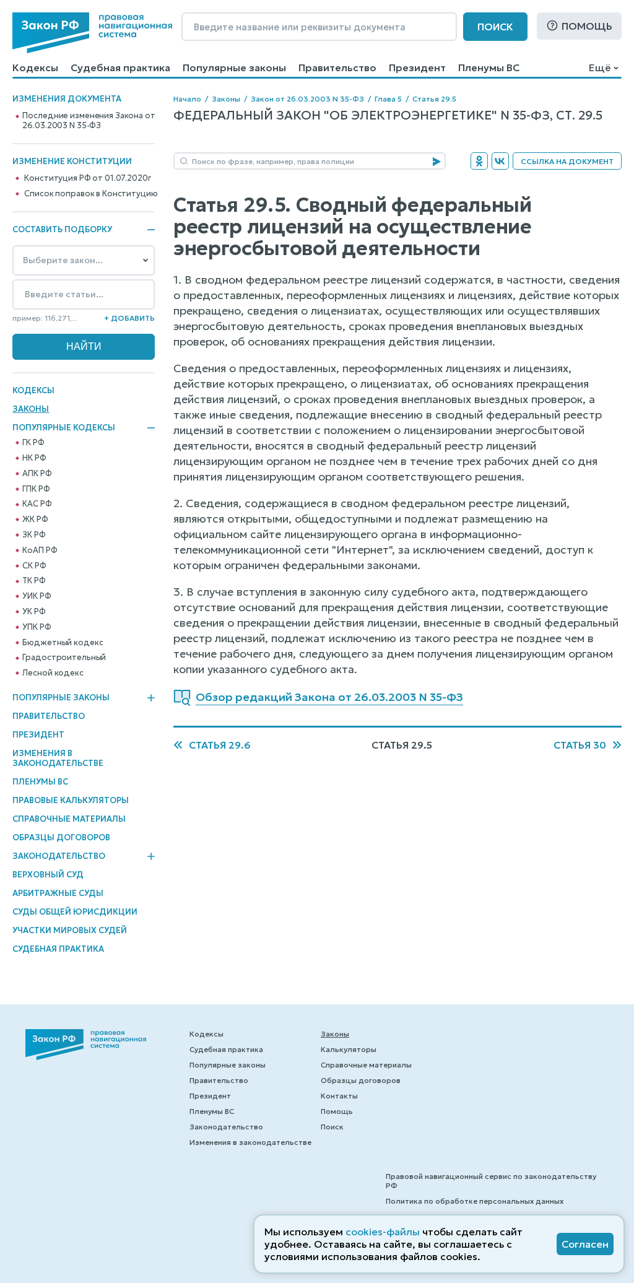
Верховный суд (48, 874)
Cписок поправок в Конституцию (90, 194)
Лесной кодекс (52, 673)
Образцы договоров (61, 837)
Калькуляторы (348, 1049)
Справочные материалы (69, 819)
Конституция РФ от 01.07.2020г (87, 178)
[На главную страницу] (92, 32)
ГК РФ (33, 443)
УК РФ (33, 612)
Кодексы (35, 67)
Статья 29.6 (220, 745)
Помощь (587, 26)
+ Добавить (129, 318)
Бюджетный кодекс (62, 643)
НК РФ (34, 458)
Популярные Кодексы (63, 428)
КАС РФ (36, 504)
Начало (187, 98)
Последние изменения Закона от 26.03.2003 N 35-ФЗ (88, 121)
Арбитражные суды (57, 893)
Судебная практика (120, 67)
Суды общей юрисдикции (74, 912)
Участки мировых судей (69, 930)
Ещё (599, 67)
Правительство (337, 67)
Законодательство (58, 856)
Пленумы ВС (488, 67)
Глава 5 (388, 98)
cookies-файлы (382, 1231)
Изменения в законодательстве (57, 758)
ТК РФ (33, 581)
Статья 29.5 (434, 98)
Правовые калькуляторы (70, 800)
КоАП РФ (39, 550)
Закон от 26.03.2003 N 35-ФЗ (307, 98)
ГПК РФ (36, 489)
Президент (417, 67)
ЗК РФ (33, 535)
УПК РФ (36, 627)
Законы (30, 409)
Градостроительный (64, 658)
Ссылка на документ (567, 161)
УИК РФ (36, 596)
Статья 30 (580, 745)
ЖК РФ (35, 519)
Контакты (339, 1095)
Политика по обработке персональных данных (474, 1201)
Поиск (495, 26)
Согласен (585, 1244)
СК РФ (34, 566)
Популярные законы (234, 67)
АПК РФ (36, 474)
